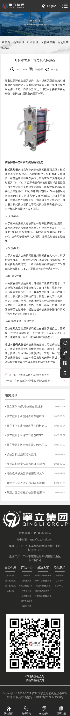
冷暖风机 (26, 575)
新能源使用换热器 (43, 585)
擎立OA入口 (59, 585)
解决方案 (43, 567)
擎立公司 (10, 575)
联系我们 (60, 567)
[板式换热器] (35, 126)
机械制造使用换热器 (43, 595)
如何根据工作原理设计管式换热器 (32, 380)
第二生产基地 (10, 585)
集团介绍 (10, 567)
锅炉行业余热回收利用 (43, 590)
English (51, 6)
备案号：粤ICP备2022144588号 (44, 697)
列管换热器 (26, 595)
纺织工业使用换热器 (43, 580)
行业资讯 (32, 42)
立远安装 (10, 590)
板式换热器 (26, 606)
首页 (7, 42)
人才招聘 (59, 580)
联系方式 (59, 575)
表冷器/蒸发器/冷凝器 (26, 585)
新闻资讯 (18, 42)
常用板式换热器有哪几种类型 (34, 374)
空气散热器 (26, 580)
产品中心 (27, 567)
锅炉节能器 (26, 590)
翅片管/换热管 (26, 601)
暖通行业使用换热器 (43, 575)
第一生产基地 (10, 580)
